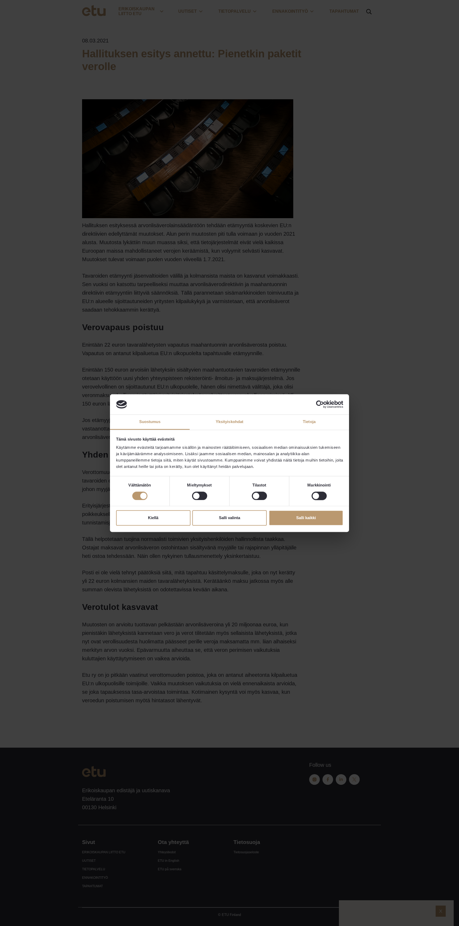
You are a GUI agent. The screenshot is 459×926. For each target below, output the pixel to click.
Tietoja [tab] (309, 422)
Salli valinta (229, 518)
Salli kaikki (306, 518)
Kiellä (153, 518)
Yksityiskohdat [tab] (229, 422)
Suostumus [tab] (150, 422)
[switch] (199, 496)
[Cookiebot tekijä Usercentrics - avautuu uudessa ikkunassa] (320, 404)
